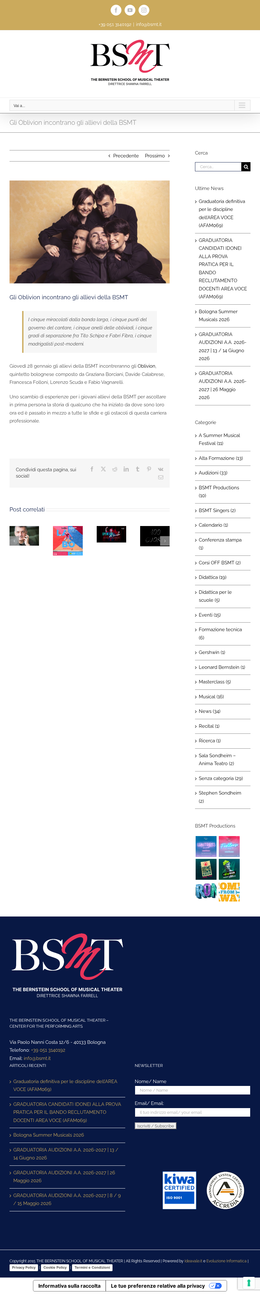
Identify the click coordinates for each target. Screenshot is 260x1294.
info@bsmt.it (149, 24)
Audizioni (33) (213, 473)
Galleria (68, 552)
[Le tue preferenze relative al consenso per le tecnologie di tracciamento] (249, 1283)
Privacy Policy (24, 1267)
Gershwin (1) (212, 652)
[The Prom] (206, 892)
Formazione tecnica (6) (220, 634)
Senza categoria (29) (221, 778)
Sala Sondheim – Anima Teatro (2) (217, 760)
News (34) (209, 711)
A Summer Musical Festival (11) (219, 440)
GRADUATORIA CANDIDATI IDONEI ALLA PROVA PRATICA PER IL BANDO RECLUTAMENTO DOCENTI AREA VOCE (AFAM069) (67, 1112)
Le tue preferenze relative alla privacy (158, 1286)
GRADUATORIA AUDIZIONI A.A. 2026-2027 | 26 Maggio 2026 (64, 1177)
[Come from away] (229, 892)
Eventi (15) (210, 615)
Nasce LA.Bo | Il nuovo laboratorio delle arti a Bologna (66, 540)
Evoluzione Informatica (226, 1261)
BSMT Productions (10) (219, 492)
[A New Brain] (229, 869)
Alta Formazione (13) (221, 458)
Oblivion (146, 366)
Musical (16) (211, 697)
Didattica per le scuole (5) (215, 596)
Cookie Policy (55, 1267)
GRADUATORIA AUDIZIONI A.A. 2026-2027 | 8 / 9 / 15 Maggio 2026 (67, 1200)
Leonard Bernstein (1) (222, 667)
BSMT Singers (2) (217, 510)
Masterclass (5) (215, 682)
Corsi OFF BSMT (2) (220, 563)
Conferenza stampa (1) (220, 544)
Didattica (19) (212, 577)
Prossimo (155, 156)
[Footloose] (229, 846)
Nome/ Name (150, 1081)
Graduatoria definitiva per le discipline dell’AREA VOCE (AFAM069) (65, 1086)
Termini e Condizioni (92, 1267)
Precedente (126, 156)
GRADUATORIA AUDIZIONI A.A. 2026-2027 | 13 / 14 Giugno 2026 (65, 1154)
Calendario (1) (213, 525)
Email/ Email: (149, 1103)
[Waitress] (206, 846)
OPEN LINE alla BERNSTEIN (110, 533)
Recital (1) (209, 726)
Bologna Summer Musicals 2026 (48, 1135)
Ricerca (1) (210, 741)
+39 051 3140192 (48, 1050)
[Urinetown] (206, 869)
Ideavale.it (193, 1261)
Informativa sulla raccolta (69, 1286)
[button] (14, 541)
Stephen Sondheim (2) (220, 797)
